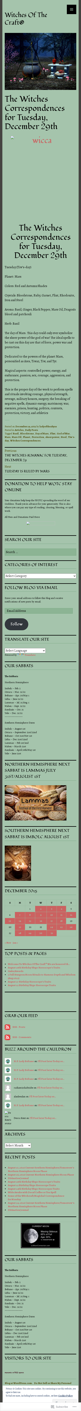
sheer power (52, 437)
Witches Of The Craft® (26, 19)
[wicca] (40, 175)
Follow (17, 624)
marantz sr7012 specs (14, 1373)
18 (61, 921)
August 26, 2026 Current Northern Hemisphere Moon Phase (41, 1174)
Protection (38, 437)
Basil (16, 433)
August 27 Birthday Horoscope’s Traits (29, 981)
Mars (7, 437)
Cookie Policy (65, 1395)
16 (41, 921)
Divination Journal (18, 1178)
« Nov (8, 942)
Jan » (15, 942)
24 (51, 927)
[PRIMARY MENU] (71, 9)
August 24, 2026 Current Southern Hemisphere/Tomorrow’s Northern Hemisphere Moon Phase (41, 1204)
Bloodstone (27, 433)
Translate (30, 655)
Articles (19, 430)
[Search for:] (40, 552)
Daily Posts (31, 430)
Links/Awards (15, 971)
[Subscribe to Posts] (7, 1027)
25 (61, 927)
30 (40, 933)
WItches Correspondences (25, 440)
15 (30, 921)
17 (52, 921)
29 (30, 933)
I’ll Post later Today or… (51, 1061)
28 (20, 933)
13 (10, 921)
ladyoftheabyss (48, 426)
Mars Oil (16, 437)
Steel (64, 437)
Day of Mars (42, 433)
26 (71, 927)
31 (52, 933)
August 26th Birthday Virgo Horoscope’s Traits (34, 967)
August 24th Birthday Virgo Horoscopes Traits (34, 1188)
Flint (52, 433)
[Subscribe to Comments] (7, 1037)
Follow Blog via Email (31, 587)
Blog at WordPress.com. (19, 1383)
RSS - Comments (21, 1037)
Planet (26, 437)
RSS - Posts (18, 1027)
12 (71, 915)
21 (20, 927)
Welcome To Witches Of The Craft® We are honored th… (39, 964)
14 (20, 921)
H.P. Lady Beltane (24, 1061)
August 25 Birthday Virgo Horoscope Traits (32, 985)
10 (51, 915)
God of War (63, 433)
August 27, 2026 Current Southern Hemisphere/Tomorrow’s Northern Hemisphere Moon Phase (41, 1169)
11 (61, 915)
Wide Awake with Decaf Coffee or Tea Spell (32, 1192)
